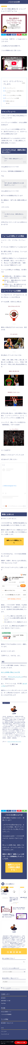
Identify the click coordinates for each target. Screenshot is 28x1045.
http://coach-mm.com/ (14, 741)
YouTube (3, 1003)
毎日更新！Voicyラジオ (7, 1023)
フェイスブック (5, 1034)
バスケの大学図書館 (6, 1014)
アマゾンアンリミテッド (15, 677)
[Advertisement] (14, 762)
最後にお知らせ (10, 101)
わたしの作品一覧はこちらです (10, 672)
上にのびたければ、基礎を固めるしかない (15, 91)
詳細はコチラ (20, 1042)
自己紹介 (3, 998)
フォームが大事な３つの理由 (13, 95)
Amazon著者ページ (6, 1011)
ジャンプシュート (11, 88)
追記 (8, 103)
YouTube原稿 (4, 6)
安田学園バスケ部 (5, 1000)
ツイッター (4, 1031)
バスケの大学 (14, 2)
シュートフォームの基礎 (12, 98)
